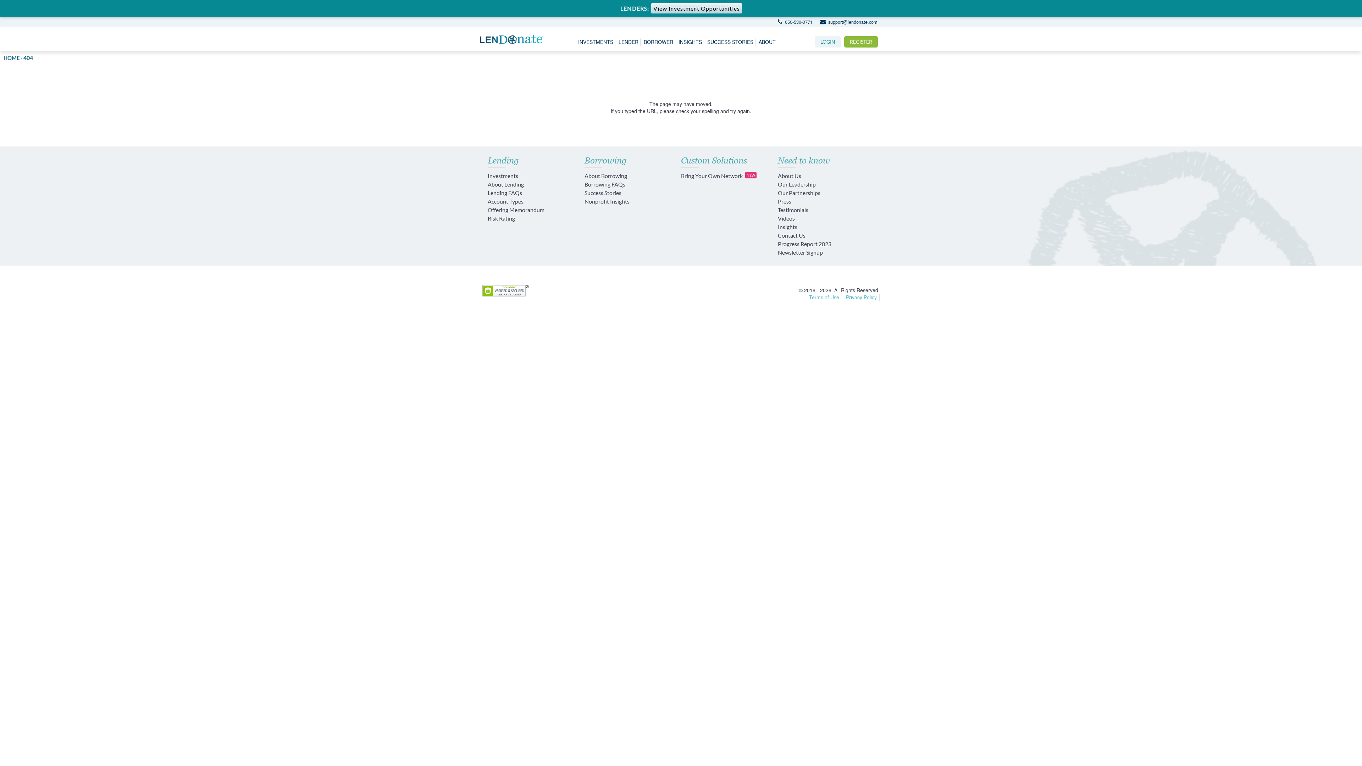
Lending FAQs (505, 192)
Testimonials (793, 209)
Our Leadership (797, 184)
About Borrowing (606, 175)
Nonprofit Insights (607, 201)
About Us (789, 175)
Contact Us (791, 235)
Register (861, 42)
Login (827, 42)
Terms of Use (824, 297)
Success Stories (730, 41)
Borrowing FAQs (605, 184)
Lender (628, 41)
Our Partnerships (799, 192)
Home (12, 58)
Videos (786, 218)
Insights (690, 41)
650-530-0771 (798, 21)
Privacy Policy (861, 297)
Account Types (506, 201)
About (767, 41)
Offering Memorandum (516, 209)
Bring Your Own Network (718, 175)
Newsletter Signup (800, 252)
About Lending (506, 184)
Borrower (658, 41)
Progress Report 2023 (804, 243)
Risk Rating (501, 218)
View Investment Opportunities (696, 8)
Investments (595, 41)
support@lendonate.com (852, 21)
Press (784, 201)
